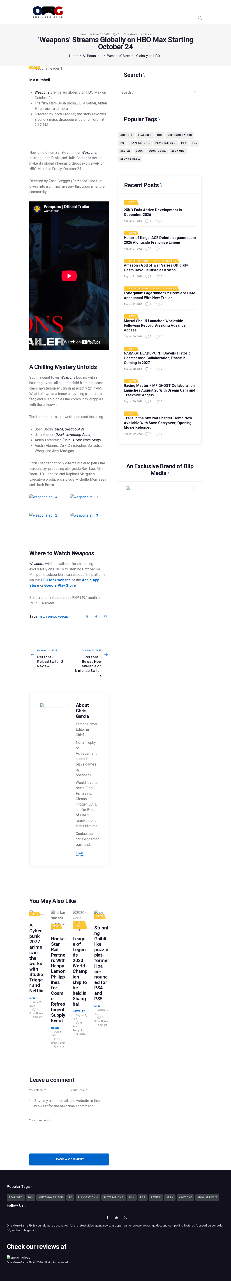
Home (73, 56)
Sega (139, 151)
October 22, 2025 (99, 34)
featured (145, 135)
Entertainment (138, 261)
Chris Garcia (130, 34)
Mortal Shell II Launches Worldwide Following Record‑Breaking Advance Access (155, 326)
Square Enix (157, 151)
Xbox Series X (130, 159)
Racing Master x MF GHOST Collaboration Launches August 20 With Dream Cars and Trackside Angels (159, 390)
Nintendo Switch (180, 135)
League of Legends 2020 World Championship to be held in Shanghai (80, 971)
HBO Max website (56, 580)
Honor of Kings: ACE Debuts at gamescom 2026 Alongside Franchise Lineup (160, 240)
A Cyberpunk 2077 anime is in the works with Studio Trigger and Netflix (36, 958)
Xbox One (178, 151)
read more (80, 854)
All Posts (89, 56)
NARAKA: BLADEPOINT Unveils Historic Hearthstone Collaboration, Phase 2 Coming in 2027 (157, 358)
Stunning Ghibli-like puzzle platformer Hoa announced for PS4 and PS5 (101, 963)
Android (126, 135)
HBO (41, 617)
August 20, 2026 (133, 336)
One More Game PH (19, 1262)
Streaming (169, 261)
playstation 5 (165, 143)
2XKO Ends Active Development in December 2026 (153, 212)
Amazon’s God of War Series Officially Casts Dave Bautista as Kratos (156, 267)
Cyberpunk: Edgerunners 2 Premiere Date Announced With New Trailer (159, 295)
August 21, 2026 (133, 221)
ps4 (183, 143)
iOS (159, 135)
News (83, 34)
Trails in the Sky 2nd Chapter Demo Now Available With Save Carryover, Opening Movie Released (158, 423)
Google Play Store (60, 585)
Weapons (63, 617)
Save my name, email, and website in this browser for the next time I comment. (67, 1103)
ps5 (194, 143)
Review (125, 151)
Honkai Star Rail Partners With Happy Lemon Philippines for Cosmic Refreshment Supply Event (58, 979)
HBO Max (51, 617)
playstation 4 (140, 143)
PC (78, 926)
